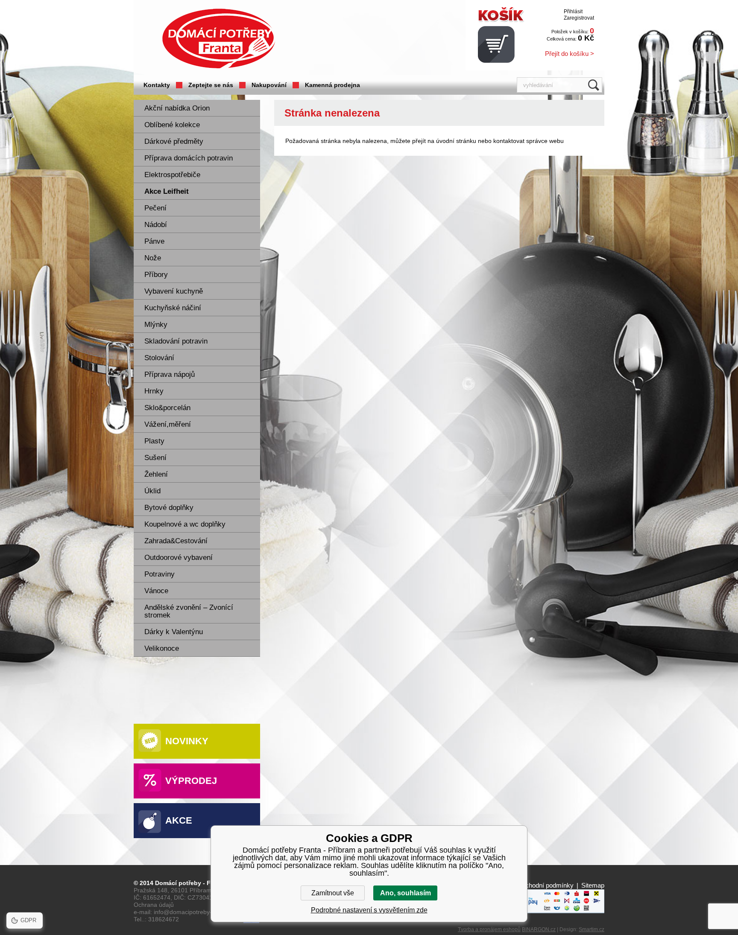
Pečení (155, 208)
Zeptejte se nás (210, 85)
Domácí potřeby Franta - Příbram (218, 39)
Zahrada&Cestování (176, 541)
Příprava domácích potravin (188, 158)
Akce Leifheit (166, 191)
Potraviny (159, 574)
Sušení (155, 458)
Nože (152, 258)
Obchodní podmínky (545, 885)
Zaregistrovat (579, 18)
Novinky (186, 741)
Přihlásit (573, 12)
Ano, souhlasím (405, 893)
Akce (178, 820)
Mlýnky (155, 324)
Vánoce (156, 591)
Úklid (152, 491)
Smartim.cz (591, 929)
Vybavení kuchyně (173, 291)
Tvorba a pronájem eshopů (489, 929)
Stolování (159, 358)
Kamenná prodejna (332, 85)
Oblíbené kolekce (172, 125)
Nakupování (269, 85)
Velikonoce (161, 648)
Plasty (154, 441)
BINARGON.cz (539, 929)
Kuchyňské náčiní (172, 308)
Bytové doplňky (168, 508)
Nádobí (155, 225)
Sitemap (592, 885)
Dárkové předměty (173, 141)
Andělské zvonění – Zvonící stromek (188, 611)
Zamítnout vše (332, 893)
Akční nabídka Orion (177, 108)
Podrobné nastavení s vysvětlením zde (369, 910)
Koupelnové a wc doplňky (185, 524)
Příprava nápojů (169, 374)
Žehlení (156, 474)
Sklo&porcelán (167, 408)
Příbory (156, 275)
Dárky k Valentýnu (173, 632)
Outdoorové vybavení (178, 557)
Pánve (154, 241)
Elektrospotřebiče (172, 175)
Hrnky (154, 391)
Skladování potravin (176, 341)
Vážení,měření (167, 424)
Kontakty (157, 85)
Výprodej (191, 780)
